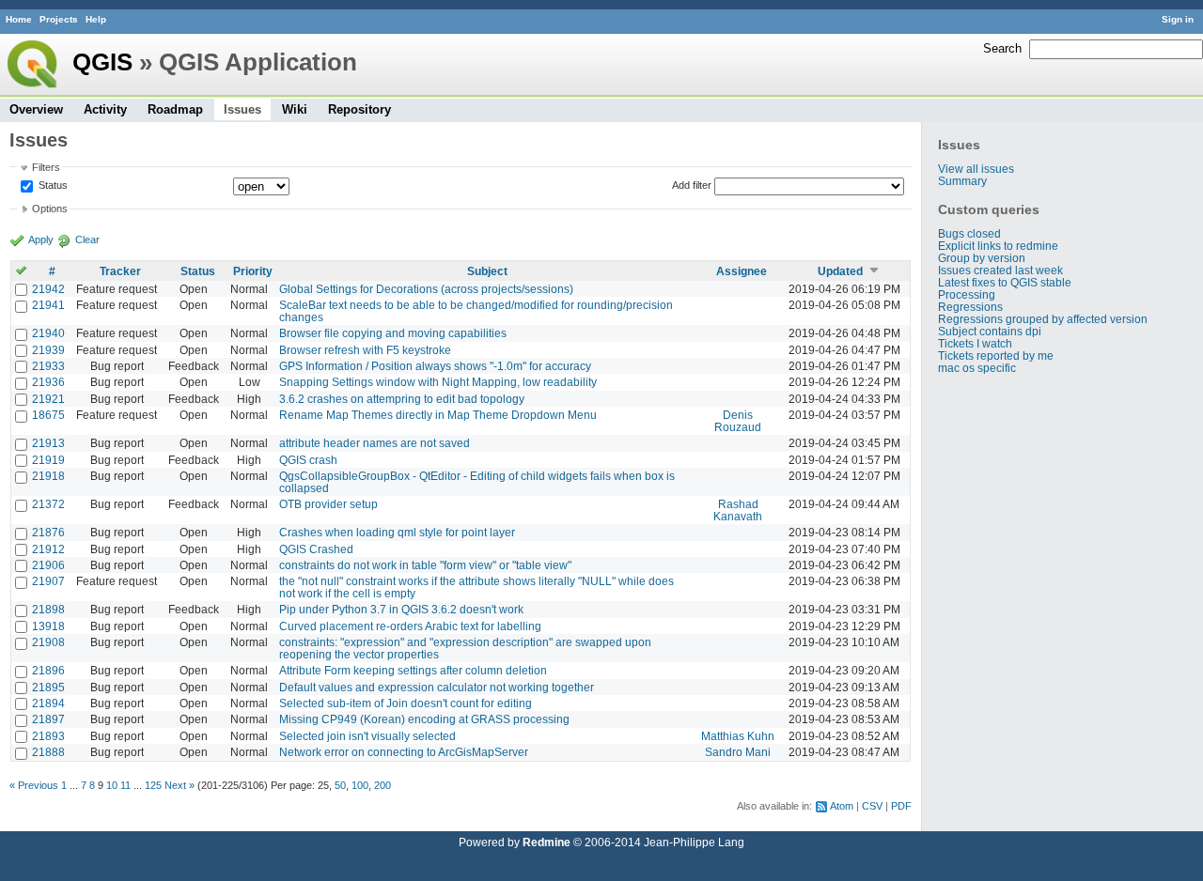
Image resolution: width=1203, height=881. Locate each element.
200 (382, 785)
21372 (48, 504)
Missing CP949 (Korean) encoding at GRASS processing (424, 719)
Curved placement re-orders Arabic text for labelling (410, 626)
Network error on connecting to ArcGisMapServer (403, 752)
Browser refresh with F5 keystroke (365, 350)
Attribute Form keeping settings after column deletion (413, 670)
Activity (105, 109)
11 (125, 785)
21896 (48, 670)
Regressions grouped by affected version (1043, 319)
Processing (966, 294)
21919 (48, 460)
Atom (841, 805)
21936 (48, 382)
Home (19, 19)
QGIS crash (308, 460)
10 (111, 785)
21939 (48, 350)
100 (360, 785)
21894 (48, 703)
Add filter (691, 185)
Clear (87, 239)
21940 (48, 333)
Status (52, 185)
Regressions (970, 307)
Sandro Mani (738, 752)
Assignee (741, 271)
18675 (48, 415)
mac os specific (977, 368)
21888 (48, 752)
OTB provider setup (328, 504)
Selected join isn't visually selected (367, 736)
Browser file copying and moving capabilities (393, 333)
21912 (48, 549)
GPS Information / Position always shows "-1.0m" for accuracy (435, 366)
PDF (901, 805)
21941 (48, 305)
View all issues (976, 168)
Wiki (294, 109)
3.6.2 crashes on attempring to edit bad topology (401, 399)
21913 (48, 443)
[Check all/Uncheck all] (21, 271)
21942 (48, 289)
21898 (48, 609)
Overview (36, 109)
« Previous (33, 785)
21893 (48, 736)
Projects (58, 19)
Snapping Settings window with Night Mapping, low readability (438, 382)
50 (340, 785)
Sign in (1178, 19)
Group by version (981, 258)
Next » (179, 785)
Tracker (120, 271)
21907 (48, 581)
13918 (48, 626)
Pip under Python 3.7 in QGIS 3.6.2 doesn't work (401, 609)
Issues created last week (1000, 270)
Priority (253, 271)
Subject (487, 271)
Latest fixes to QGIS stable (1004, 282)
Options (50, 208)
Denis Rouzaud (737, 421)
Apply (41, 239)
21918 (48, 476)
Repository (359, 109)
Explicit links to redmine (998, 246)
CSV (872, 805)
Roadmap (175, 109)
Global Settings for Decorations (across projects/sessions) (426, 289)
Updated (840, 271)
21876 (48, 532)
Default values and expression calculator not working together (436, 687)
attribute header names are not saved (374, 443)
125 (153, 785)
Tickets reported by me (996, 355)
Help (96, 19)
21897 (48, 719)
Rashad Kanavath (737, 510)
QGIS (102, 62)
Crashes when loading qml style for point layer (397, 532)
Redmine (546, 842)
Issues (242, 109)
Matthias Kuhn (737, 736)
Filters (46, 167)
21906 (48, 565)
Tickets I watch (975, 343)
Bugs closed (969, 233)
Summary (962, 181)
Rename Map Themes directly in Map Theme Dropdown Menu (438, 415)
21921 (48, 399)
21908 (48, 642)
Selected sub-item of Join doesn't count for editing (405, 703)
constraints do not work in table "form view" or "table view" (425, 565)
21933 (48, 366)
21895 (48, 687)
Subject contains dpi (989, 331)
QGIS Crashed (316, 549)
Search (1002, 48)
